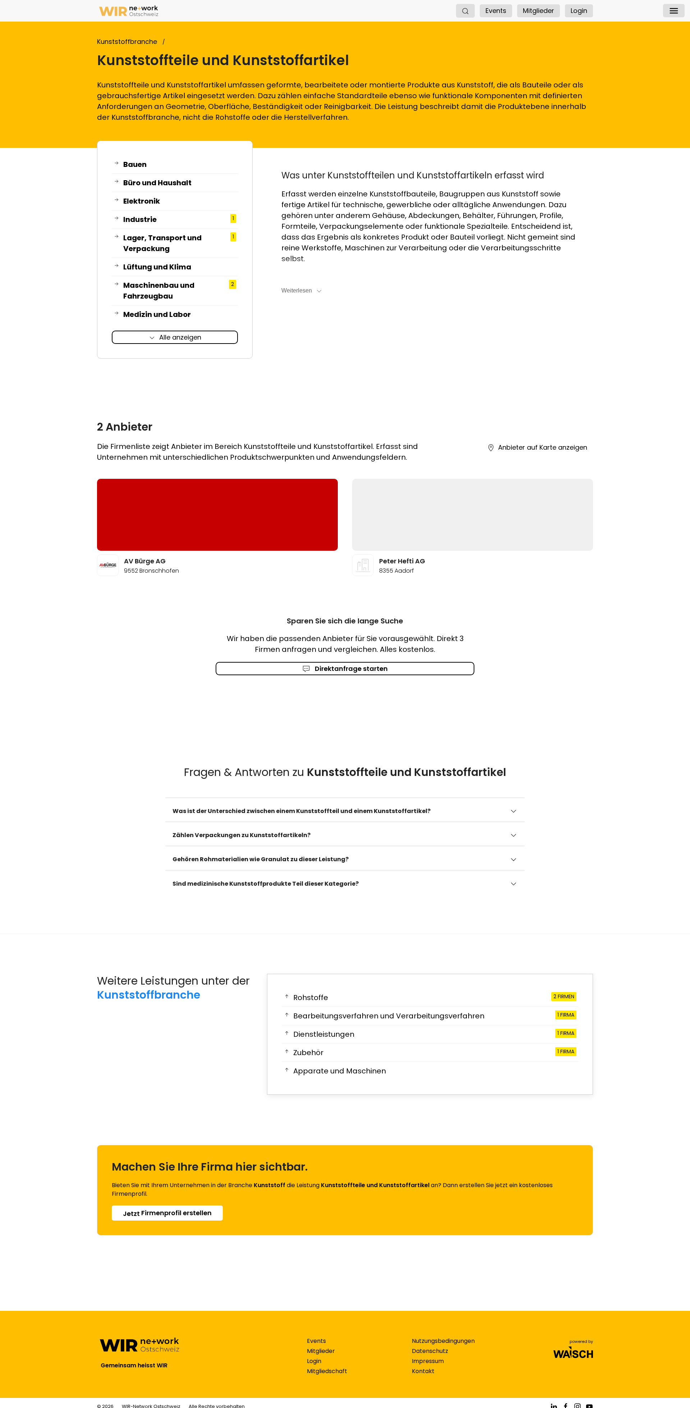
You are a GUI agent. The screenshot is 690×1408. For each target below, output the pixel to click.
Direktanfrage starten (350, 668)
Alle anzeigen (180, 337)
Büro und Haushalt (157, 183)
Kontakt (423, 1371)
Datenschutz (430, 1351)
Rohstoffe (433, 998)
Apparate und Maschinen (339, 1071)
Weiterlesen (296, 290)
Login (579, 10)
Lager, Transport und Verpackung (178, 243)
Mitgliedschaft (327, 1371)
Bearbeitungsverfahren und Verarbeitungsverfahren (433, 1016)
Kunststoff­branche (148, 995)
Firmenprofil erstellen (167, 1213)
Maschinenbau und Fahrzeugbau (178, 290)
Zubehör (433, 1053)
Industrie (178, 219)
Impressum (428, 1361)
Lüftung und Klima (157, 267)
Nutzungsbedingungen (443, 1341)
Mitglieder (538, 10)
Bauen (135, 164)
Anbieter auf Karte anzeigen (542, 447)
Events (496, 10)
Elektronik (141, 201)
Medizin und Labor (157, 314)
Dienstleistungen (433, 1034)
